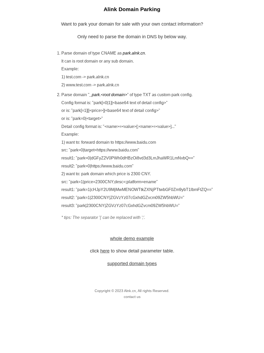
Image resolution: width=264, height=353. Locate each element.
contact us (132, 297)
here (105, 251)
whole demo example (132, 238)
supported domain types (132, 263)
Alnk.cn (130, 291)
